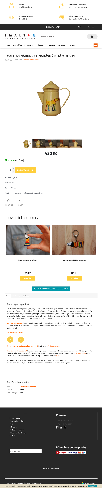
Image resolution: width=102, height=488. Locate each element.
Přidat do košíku (25, 170)
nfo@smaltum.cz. (53, 346)
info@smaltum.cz (79, 353)
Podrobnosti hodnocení (31, 60)
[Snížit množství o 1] (13, 171)
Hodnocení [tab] (17, 296)
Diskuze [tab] (26, 296)
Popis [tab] (8, 296)
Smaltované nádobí (28, 387)
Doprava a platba (53, 27)
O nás (11, 424)
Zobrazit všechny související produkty (51, 289)
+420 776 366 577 (66, 424)
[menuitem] (15, 45)
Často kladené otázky (17, 421)
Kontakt (12, 436)
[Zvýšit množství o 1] (13, 168)
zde (85, 486)
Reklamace (13, 427)
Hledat (64, 36)
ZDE (57, 356)
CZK (79, 27)
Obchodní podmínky (17, 430)
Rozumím (92, 486)
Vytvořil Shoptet (90, 483)
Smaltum (46, 469)
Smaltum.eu (55, 469)
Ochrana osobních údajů (18, 433)
